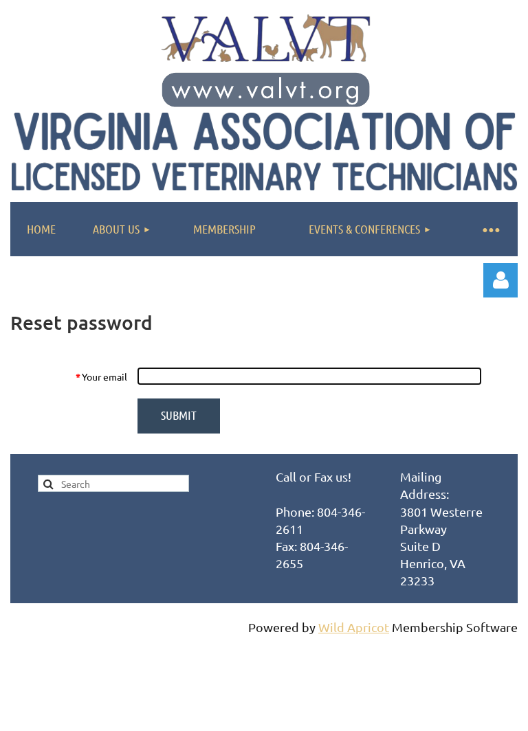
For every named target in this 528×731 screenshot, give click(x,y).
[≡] (490, 229)
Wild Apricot (353, 627)
